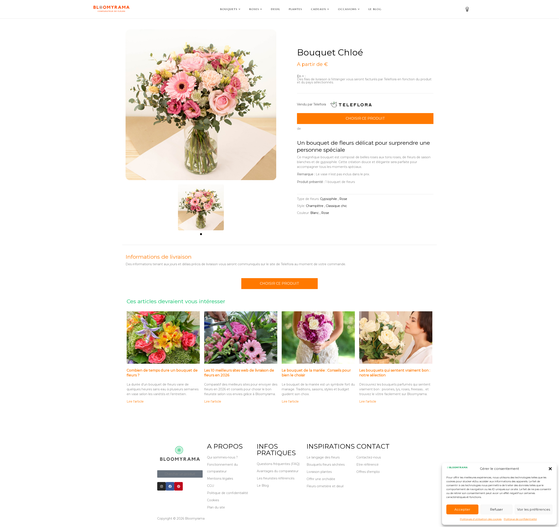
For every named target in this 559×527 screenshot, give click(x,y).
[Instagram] (161, 486)
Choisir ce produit (365, 118)
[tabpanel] (201, 205)
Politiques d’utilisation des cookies (481, 519)
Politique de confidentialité (520, 519)
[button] (550, 469)
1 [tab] (201, 234)
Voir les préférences (533, 509)
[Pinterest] (178, 486)
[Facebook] (170, 486)
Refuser (496, 509)
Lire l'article (135, 401)
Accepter (462, 509)
